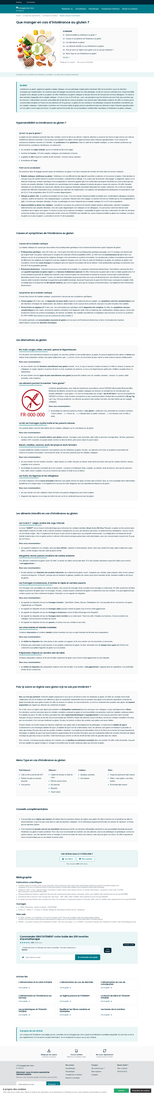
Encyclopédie (31, 2)
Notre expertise (96, 1071)
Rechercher (66, 9)
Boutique (19, 2)
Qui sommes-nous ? (98, 1068)
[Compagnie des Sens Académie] (28, 9)
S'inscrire (52, 1084)
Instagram (94, 1075)
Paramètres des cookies (140, 1090)
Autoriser (121, 1090)
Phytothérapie (94, 9)
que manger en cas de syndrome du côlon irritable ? (53, 315)
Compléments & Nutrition (110, 9)
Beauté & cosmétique (130, 9)
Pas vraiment (87, 859)
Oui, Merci (69, 859)
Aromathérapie (80, 9)
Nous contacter (122, 1068)
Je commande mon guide (88, 957)
